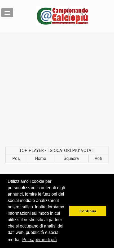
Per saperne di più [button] (39, 239)
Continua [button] (88, 211)
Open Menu (7, 12)
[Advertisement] (57, 89)
